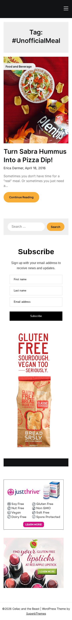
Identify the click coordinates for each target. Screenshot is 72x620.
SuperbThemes (36, 613)
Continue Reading (21, 197)
